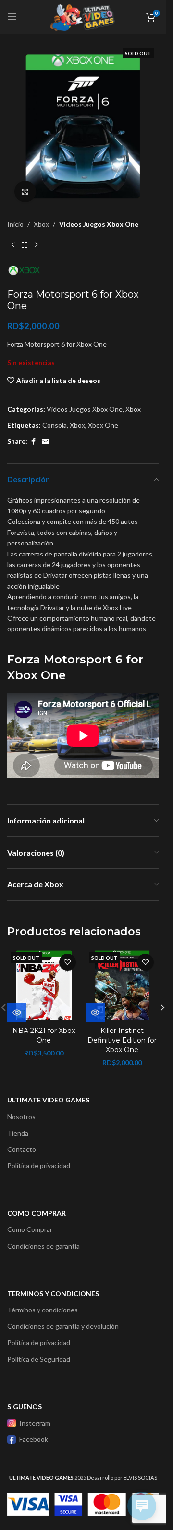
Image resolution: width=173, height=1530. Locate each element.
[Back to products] (24, 245)
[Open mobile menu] (12, 16)
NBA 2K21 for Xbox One (43, 1035)
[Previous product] (13, 245)
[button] (162, 1007)
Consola (54, 425)
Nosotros (21, 1117)
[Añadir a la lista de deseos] (67, 962)
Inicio (15, 224)
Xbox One (103, 425)
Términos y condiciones (42, 1310)
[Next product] (36, 245)
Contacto (21, 1149)
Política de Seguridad (38, 1359)
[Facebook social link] (33, 441)
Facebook (33, 1439)
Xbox (41, 224)
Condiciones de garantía (43, 1246)
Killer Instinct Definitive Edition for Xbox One (122, 1040)
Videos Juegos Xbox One (98, 224)
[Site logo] (82, 16)
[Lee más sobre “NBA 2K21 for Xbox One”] (16, 1012)
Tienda (17, 1133)
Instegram (34, 1423)
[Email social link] (45, 441)
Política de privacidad (38, 1165)
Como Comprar (29, 1229)
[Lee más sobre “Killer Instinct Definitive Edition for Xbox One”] (95, 1012)
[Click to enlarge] (25, 191)
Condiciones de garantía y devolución (63, 1326)
